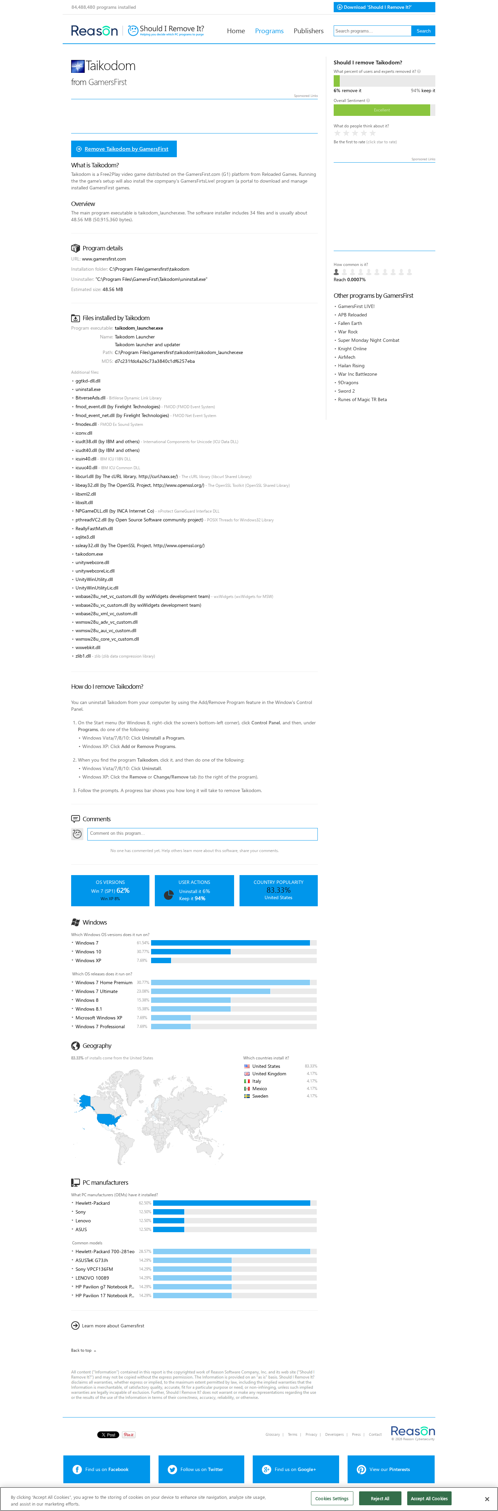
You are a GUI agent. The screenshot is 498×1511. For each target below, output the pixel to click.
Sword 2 (346, 391)
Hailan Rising (351, 365)
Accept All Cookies (429, 1498)
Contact (375, 1434)
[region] (249, 1499)
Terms (292, 1434)
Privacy (311, 1434)
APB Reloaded (352, 314)
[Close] (487, 1499)
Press (356, 1434)
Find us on (106, 1469)
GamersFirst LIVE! (356, 306)
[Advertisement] (384, 206)
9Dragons (348, 382)
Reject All (380, 1498)
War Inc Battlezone (357, 374)
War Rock (348, 331)
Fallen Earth (350, 323)
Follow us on (202, 1469)
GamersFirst (107, 81)
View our (390, 1469)
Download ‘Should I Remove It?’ (378, 7)
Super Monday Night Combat (368, 340)
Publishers (309, 30)
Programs (269, 30)
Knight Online (352, 348)
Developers (334, 1434)
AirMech (346, 357)
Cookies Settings (332, 1498)
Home (236, 30)
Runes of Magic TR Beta (362, 399)
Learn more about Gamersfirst (113, 1325)
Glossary (273, 1434)
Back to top (81, 1350)
